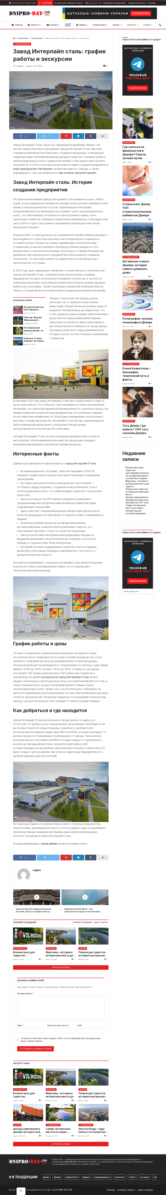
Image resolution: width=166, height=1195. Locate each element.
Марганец (51, 948)
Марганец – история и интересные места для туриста (60, 954)
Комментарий (25, 993)
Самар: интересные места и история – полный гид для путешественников (58, 1130)
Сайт (79, 1025)
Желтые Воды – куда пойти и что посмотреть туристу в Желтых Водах (93, 1130)
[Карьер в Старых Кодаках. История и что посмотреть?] (18, 341)
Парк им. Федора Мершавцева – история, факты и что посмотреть (33, 319)
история (127, 1177)
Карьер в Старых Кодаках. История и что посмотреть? (34, 339)
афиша (68, 1177)
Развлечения (23, 38)
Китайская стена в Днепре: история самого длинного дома (135, 267)
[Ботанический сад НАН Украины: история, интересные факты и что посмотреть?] (18, 310)
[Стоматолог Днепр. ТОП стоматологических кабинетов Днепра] (137, 180)
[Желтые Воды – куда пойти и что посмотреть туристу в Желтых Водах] (93, 1112)
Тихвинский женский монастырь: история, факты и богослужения (102, 3)
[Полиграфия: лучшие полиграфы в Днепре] (137, 295)
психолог (102, 1177)
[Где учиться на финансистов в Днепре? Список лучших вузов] (137, 123)
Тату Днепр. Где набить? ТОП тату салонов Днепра (135, 429)
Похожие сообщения (82, 922)
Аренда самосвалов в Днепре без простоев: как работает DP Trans (27, 1130)
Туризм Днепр (37, 38)
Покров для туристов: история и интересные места (92, 954)
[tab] (82, 922)
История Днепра (130, 257)
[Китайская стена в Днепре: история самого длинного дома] (137, 238)
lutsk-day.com (70, 1162)
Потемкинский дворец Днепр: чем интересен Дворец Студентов (34, 329)
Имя (20, 1025)
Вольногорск (20, 948)
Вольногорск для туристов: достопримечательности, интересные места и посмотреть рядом (28, 954)
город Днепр (48, 843)
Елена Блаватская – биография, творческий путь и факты (136, 374)
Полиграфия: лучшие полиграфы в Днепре (137, 320)
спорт (115, 1177)
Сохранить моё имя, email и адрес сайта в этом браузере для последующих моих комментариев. (61, 1039)
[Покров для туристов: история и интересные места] (93, 935)
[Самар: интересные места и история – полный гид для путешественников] (61, 1112)
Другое (17, 1125)
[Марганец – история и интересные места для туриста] (61, 935)
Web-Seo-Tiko (65, 1190)
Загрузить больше (61, 967)
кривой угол (54, 1177)
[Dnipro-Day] (30, 13)
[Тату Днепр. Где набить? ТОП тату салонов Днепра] (137, 402)
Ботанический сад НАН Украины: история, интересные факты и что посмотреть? (34, 308)
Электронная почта (58, 1025)
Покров (82, 948)
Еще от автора (101, 922)
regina (37, 870)
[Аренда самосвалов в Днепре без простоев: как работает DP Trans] (28, 1112)
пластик (155, 1177)
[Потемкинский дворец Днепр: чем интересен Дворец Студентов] (18, 331)
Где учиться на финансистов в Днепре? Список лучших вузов (134, 152)
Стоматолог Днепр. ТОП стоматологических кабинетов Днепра (137, 209)
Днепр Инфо (128, 142)
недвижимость (85, 1177)
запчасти (141, 1177)
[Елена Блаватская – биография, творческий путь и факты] (137, 345)
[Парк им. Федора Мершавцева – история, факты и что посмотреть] (18, 320)
